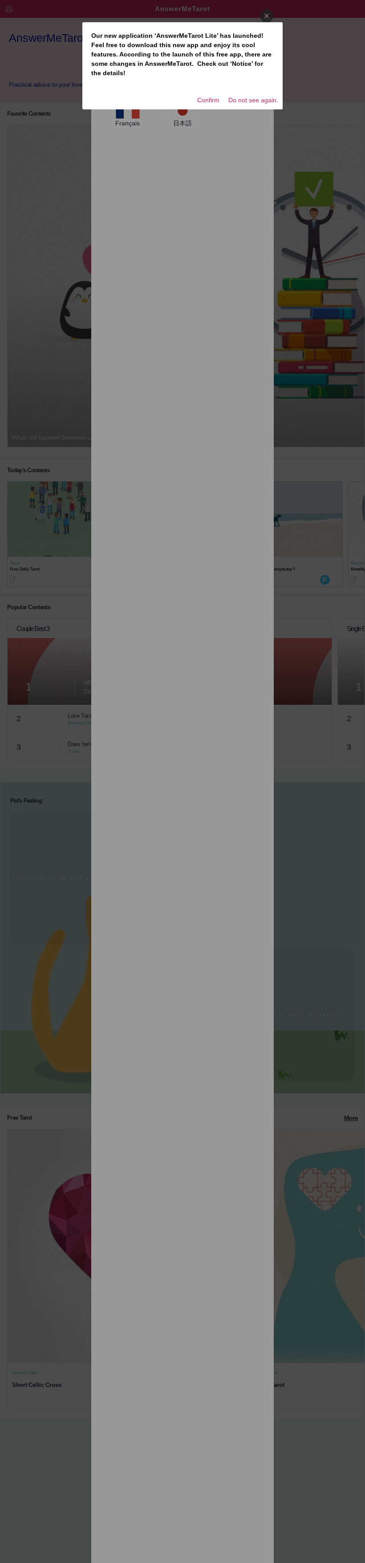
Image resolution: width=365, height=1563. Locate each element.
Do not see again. (253, 100)
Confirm (208, 100)
